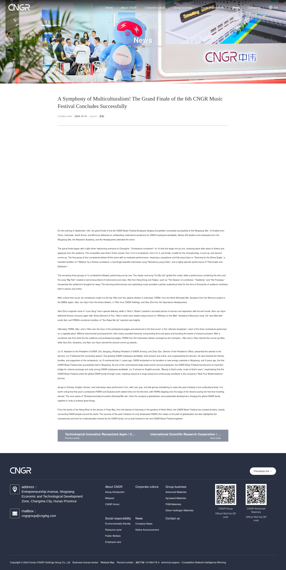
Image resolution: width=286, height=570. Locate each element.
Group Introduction (115, 492)
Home (109, 7)
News (236, 7)
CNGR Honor (112, 504)
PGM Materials (173, 504)
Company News (142, 46)
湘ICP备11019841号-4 (148, 562)
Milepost (109, 498)
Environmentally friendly (118, 523)
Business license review (85, 562)
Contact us (254, 7)
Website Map (107, 562)
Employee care (113, 542)
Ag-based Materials (175, 498)
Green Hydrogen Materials (179, 510)
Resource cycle (113, 529)
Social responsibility (212, 7)
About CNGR (129, 7)
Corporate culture (155, 7)
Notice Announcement (147, 529)
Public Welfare (113, 535)
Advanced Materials (175, 492)
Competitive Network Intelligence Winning (204, 562)
